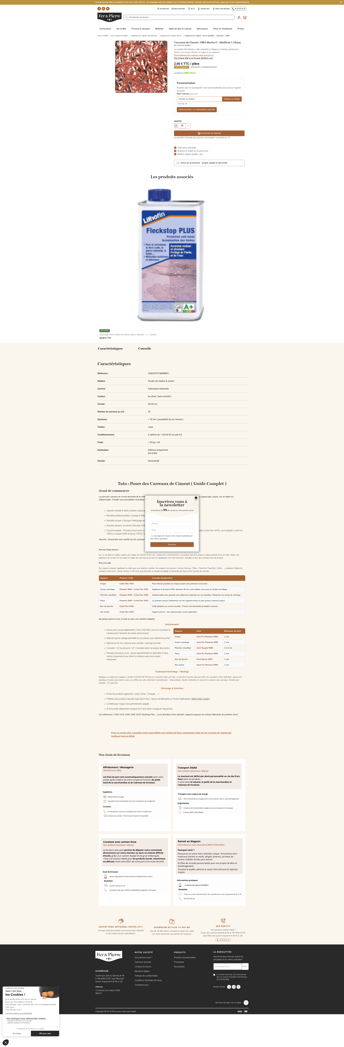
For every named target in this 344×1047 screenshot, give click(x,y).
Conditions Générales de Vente (148, 980)
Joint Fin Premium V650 (207, 637)
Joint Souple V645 (204, 648)
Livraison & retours (143, 966)
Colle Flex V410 (127, 584)
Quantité (178, 121)
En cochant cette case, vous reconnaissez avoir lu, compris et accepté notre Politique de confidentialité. (232, 976)
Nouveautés (179, 966)
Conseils (144, 349)
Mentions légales (142, 971)
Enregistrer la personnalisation (197, 109)
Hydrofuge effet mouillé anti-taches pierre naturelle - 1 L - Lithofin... (128, 334)
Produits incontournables (185, 957)
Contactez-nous (142, 984)
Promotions (179, 962)
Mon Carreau (187, 93)
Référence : (103, 373)
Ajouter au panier (211, 133)
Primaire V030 (126, 589)
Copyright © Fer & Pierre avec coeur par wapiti (115, 1011)
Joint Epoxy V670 (204, 659)
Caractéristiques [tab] (110, 349)
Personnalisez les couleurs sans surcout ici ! (194, 55)
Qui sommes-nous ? (143, 957)
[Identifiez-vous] (239, 17)
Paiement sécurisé (143, 962)
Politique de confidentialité (146, 975)
